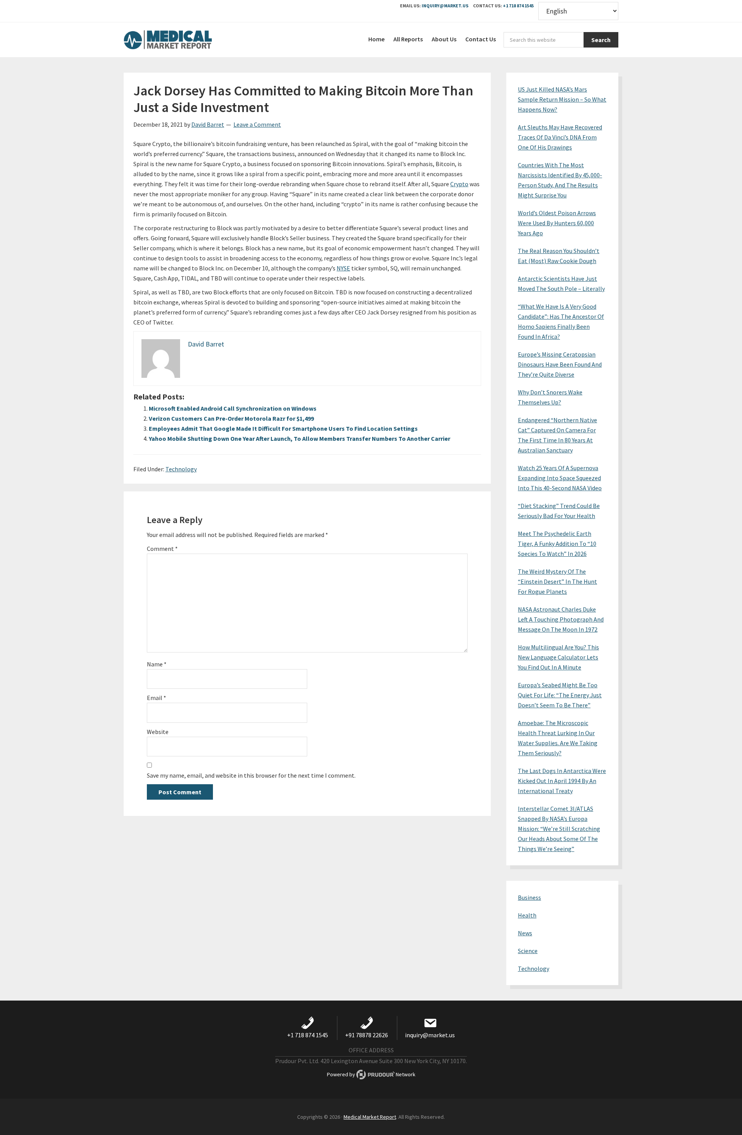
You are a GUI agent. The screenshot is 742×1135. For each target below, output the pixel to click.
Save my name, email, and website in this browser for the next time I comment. (251, 775)
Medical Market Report (182, 39)
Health (527, 915)
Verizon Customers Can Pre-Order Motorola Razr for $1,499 (231, 418)
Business (529, 897)
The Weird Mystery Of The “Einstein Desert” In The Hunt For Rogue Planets (557, 581)
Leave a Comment (257, 124)
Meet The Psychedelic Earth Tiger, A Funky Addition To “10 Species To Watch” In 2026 (557, 543)
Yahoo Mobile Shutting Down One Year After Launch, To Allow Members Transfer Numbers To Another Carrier (299, 438)
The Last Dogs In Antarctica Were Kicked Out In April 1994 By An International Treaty (562, 781)
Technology (181, 469)
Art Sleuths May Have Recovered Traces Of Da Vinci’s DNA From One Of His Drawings (560, 137)
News (525, 933)
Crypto (459, 184)
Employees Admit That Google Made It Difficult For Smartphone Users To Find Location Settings (283, 428)
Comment (162, 548)
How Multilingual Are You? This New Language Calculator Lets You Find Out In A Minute (558, 657)
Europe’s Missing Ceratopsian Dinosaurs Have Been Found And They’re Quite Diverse (560, 364)
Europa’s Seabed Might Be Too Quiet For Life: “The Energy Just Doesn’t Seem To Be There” (560, 695)
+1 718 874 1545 (518, 5)
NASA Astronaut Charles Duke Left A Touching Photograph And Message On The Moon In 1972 (561, 619)
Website (157, 732)
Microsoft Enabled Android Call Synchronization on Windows (233, 408)
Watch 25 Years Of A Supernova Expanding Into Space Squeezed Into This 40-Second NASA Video (560, 478)
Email (156, 698)
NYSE (343, 268)
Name (157, 664)
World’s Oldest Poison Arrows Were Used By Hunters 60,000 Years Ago (557, 223)
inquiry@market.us (445, 5)
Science (528, 951)
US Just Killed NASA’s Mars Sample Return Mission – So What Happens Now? (562, 99)
